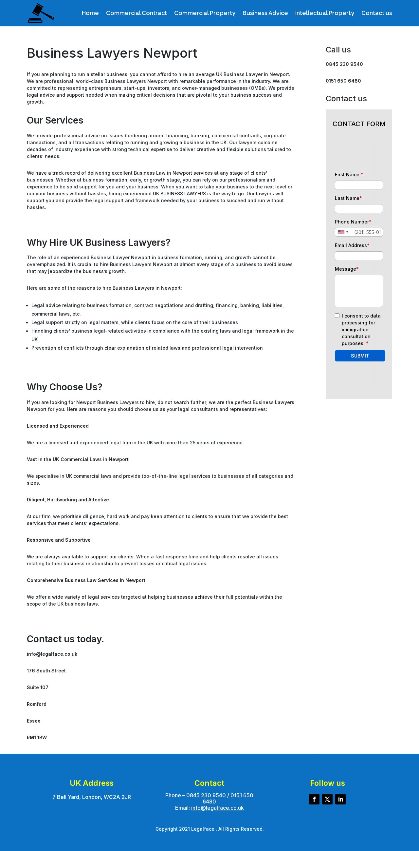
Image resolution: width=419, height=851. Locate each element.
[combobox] (342, 232)
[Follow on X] (327, 799)
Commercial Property (204, 13)
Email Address (352, 245)
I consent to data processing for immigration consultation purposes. (361, 329)
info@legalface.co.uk (217, 807)
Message (347, 269)
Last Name (348, 198)
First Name (349, 174)
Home (90, 13)
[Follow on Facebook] (314, 799)
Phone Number (353, 221)
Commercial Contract (136, 13)
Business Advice (265, 13)
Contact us (376, 13)
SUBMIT (360, 355)
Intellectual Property (324, 13)
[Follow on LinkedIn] (340, 799)
